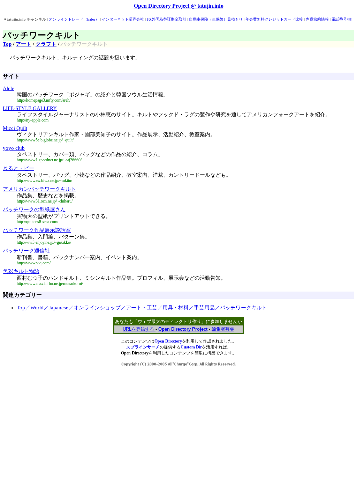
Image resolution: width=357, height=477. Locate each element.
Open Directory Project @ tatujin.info (178, 6)
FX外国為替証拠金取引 (166, 19)
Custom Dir (191, 347)
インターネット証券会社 (123, 19)
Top (7, 44)
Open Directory (168, 341)
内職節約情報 (317, 19)
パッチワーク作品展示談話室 (37, 230)
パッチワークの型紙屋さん (34, 209)
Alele (8, 88)
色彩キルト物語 (21, 271)
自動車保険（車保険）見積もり (216, 19)
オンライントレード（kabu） (74, 19)
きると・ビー (18, 168)
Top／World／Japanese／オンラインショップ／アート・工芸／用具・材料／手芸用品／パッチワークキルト (142, 307)
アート (23, 44)
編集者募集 (223, 329)
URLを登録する (139, 329)
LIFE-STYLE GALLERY (30, 108)
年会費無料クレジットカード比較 (274, 19)
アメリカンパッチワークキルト (39, 189)
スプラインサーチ (143, 347)
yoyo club (14, 148)
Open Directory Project (182, 329)
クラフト (46, 44)
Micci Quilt (15, 128)
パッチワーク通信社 (26, 251)
